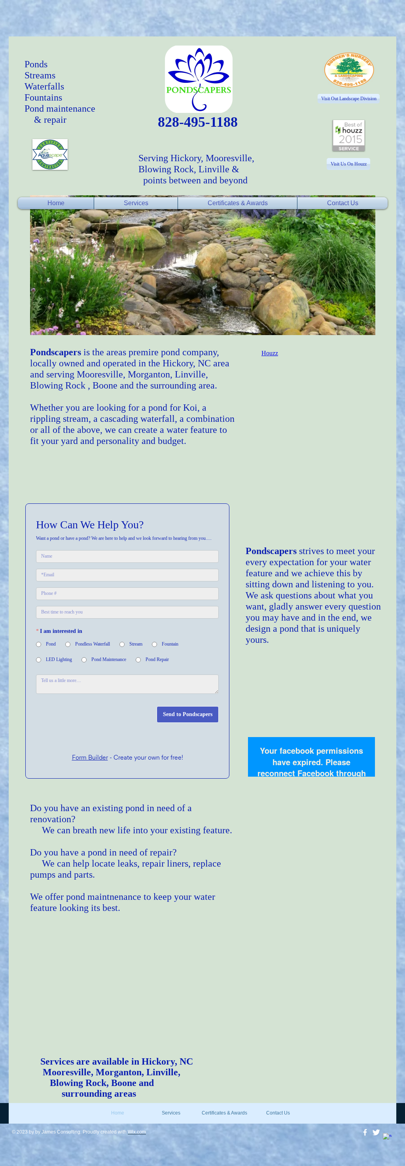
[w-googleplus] (387, 1143)
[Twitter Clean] (376, 1138)
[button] (202, 265)
